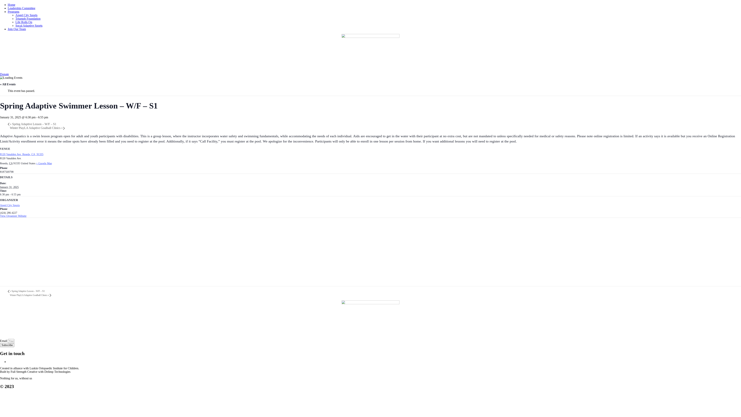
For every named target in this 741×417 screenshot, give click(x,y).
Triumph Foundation (28, 18)
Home (11, 4)
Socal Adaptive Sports (28, 25)
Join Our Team (17, 29)
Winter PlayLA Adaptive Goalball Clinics (36, 128)
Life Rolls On (23, 22)
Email (4, 340)
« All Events (8, 84)
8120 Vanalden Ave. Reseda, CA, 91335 (21, 154)
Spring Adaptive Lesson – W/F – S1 (33, 124)
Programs (13, 11)
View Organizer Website (13, 215)
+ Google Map (44, 163)
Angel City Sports (26, 15)
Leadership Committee (21, 8)
